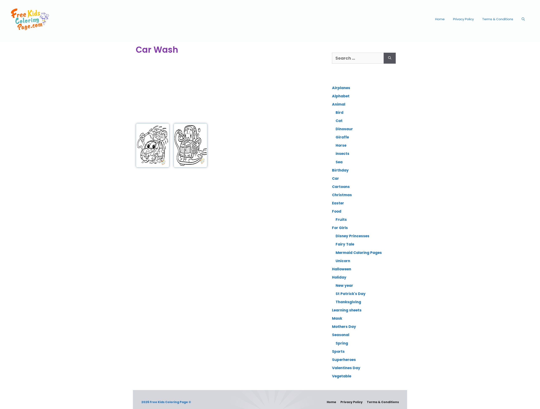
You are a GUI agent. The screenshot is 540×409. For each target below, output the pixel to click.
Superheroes (344, 359)
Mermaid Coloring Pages (359, 252)
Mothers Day (344, 326)
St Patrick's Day (351, 293)
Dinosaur (344, 128)
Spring (342, 343)
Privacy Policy (463, 19)
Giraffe (342, 137)
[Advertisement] (228, 89)
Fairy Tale (345, 244)
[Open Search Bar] (523, 19)
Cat (339, 120)
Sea (339, 162)
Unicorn (343, 260)
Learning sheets (347, 310)
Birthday (340, 170)
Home (440, 19)
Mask (337, 318)
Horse (341, 145)
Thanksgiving (348, 301)
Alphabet (341, 96)
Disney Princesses (352, 236)
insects (342, 153)
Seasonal (340, 334)
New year (344, 285)
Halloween (341, 269)
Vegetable (341, 376)
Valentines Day (346, 367)
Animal (338, 104)
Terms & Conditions (497, 19)
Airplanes (341, 87)
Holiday (339, 277)
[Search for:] (358, 58)
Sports (338, 351)
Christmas (342, 194)
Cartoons (341, 186)
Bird (339, 112)
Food (336, 211)
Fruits (341, 219)
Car (335, 178)
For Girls (340, 227)
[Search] (390, 58)
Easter (338, 203)
